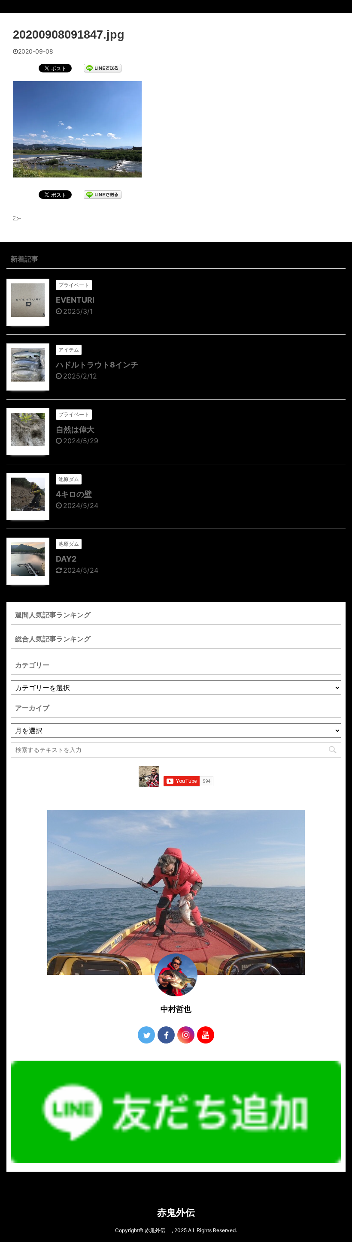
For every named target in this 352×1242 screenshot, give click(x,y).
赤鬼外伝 (180, 1212)
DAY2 (66, 558)
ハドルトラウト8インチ (97, 364)
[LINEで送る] (102, 67)
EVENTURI (75, 299)
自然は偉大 (75, 429)
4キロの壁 (74, 494)
